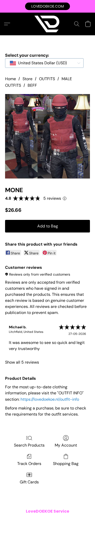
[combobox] (44, 63)
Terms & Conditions (34, 521)
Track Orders (29, 463)
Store (27, 78)
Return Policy (59, 528)
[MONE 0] (47, 136)
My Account (66, 445)
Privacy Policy (65, 521)
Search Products (29, 445)
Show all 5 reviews (22, 362)
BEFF (32, 85)
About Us (81, 528)
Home (10, 78)
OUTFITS (47, 78)
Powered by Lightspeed (47, 543)
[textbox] (41, 63)
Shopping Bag (66, 463)
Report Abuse (47, 535)
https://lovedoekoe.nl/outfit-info (50, 399)
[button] (47, 6)
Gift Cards (29, 482)
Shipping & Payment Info (26, 528)
